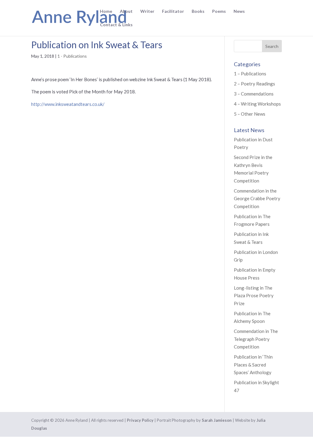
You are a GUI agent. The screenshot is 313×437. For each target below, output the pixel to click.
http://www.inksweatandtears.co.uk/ (68, 104)
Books (198, 11)
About (126, 11)
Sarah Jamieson (217, 420)
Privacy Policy (140, 420)
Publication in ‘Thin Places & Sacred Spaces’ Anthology (253, 364)
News (239, 11)
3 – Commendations (254, 93)
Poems (219, 11)
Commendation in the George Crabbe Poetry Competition (257, 198)
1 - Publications (72, 56)
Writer (147, 11)
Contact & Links (116, 25)
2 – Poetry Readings (254, 83)
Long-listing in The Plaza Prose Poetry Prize (254, 295)
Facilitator (173, 11)
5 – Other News (249, 114)
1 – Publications (250, 73)
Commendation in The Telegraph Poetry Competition (256, 338)
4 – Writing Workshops (257, 104)
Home (106, 11)
